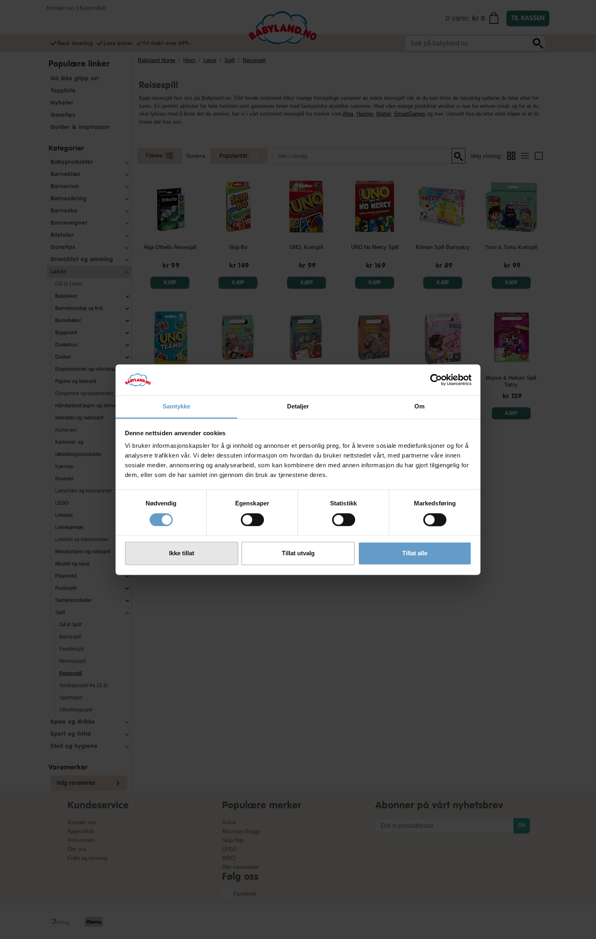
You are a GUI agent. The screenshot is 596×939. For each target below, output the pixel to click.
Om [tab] (419, 406)
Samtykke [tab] (177, 406)
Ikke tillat (181, 553)
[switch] (252, 519)
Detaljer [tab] (298, 406)
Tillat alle (414, 553)
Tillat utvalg (298, 553)
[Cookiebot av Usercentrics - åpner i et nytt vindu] (436, 380)
